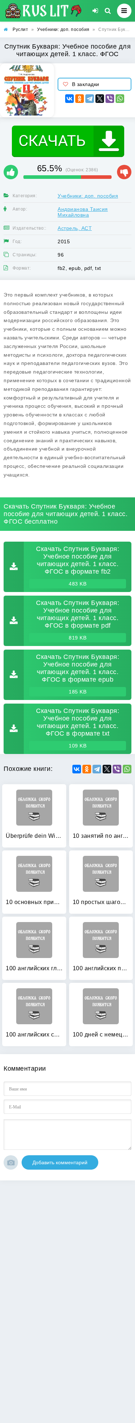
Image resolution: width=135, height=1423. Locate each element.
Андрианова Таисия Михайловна (83, 212)
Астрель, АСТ (75, 228)
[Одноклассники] (79, 98)
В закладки (85, 84)
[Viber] (109, 98)
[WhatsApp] (120, 98)
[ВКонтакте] (69, 98)
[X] (99, 98)
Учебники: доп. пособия (88, 196)
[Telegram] (89, 98)
